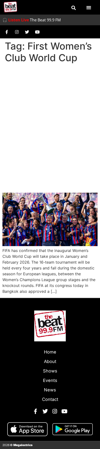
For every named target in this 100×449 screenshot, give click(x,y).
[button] (73, 7)
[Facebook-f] (6, 32)
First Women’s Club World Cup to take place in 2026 (49, 179)
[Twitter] (27, 32)
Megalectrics (23, 445)
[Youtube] (37, 32)
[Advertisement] (50, 118)
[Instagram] (17, 32)
